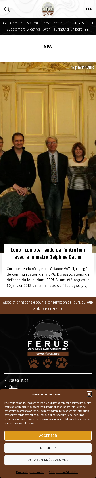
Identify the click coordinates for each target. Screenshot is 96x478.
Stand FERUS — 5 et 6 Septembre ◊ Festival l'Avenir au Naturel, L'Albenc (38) (50, 26)
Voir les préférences (48, 460)
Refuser (48, 448)
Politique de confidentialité (63, 472)
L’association (18, 381)
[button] (89, 394)
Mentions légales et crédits (30, 472)
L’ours (13, 387)
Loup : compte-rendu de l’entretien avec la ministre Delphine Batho (48, 254)
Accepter (48, 435)
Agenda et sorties (15, 23)
